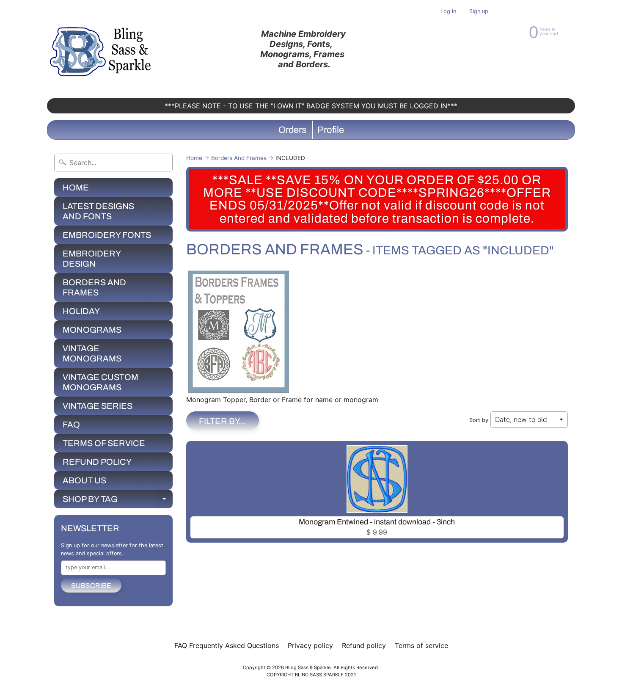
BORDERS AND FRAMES (94, 287)
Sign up (478, 11)
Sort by (478, 420)
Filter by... (222, 421)
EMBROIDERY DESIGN (92, 258)
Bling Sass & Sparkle (308, 667)
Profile (330, 130)
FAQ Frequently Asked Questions (226, 645)
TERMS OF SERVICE (104, 443)
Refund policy (364, 645)
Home (194, 157)
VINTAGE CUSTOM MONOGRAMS (100, 382)
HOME (76, 187)
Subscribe (91, 585)
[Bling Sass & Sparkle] (102, 49)
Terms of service (421, 645)
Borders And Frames (239, 157)
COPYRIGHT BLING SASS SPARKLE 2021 (311, 675)
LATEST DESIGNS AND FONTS (98, 211)
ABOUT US (84, 480)
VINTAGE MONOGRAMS (92, 353)
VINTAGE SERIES (97, 406)
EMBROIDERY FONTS (107, 235)
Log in (448, 11)
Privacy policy (310, 645)
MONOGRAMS (92, 329)
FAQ (71, 424)
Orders (292, 130)
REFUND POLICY (97, 461)
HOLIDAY (81, 311)
